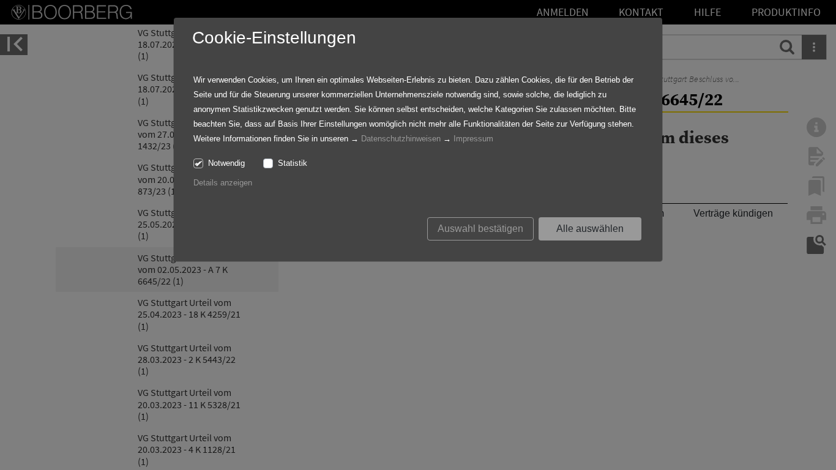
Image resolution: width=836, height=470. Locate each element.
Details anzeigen (222, 182)
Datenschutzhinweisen (401, 138)
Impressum (473, 138)
